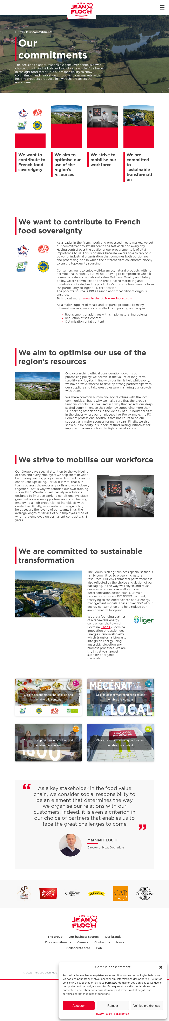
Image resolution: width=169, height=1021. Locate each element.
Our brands (113, 936)
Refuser (112, 1005)
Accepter (79, 1005)
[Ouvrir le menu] (162, 7)
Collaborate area (78, 948)
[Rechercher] (3, 7)
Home (19, 32)
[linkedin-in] (84, 961)
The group (55, 936)
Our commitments (58, 942)
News (120, 942)
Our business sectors (84, 936)
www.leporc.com (120, 298)
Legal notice (121, 1013)
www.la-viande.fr (95, 298)
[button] (161, 967)
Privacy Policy (103, 1013)
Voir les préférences (146, 1005)
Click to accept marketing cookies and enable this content (48, 697)
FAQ (99, 948)
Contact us (102, 942)
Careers (82, 942)
